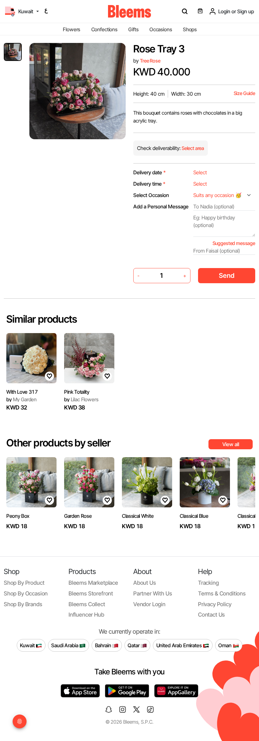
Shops (190, 29)
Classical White (138, 516)
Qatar (134, 645)
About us (144, 582)
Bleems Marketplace (93, 582)
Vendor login (149, 604)
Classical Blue (194, 516)
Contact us (211, 614)
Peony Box (17, 516)
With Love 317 (22, 392)
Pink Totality (76, 392)
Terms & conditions (222, 593)
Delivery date (149, 172)
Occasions (160, 29)
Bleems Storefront (91, 593)
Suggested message (234, 243)
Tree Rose (150, 61)
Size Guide (244, 93)
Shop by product (24, 582)
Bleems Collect (87, 604)
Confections (104, 29)
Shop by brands (23, 604)
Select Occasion (151, 195)
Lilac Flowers (81, 399)
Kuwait (28, 645)
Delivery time (149, 184)
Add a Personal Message (161, 206)
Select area (192, 148)
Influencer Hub (86, 614)
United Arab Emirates (179, 645)
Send (226, 275)
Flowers (71, 29)
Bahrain (103, 645)
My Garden (21, 399)
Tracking (208, 582)
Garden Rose (78, 516)
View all (230, 444)
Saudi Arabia (65, 645)
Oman (225, 645)
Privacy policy (215, 604)
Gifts (133, 29)
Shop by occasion (26, 593)
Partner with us (152, 593)
